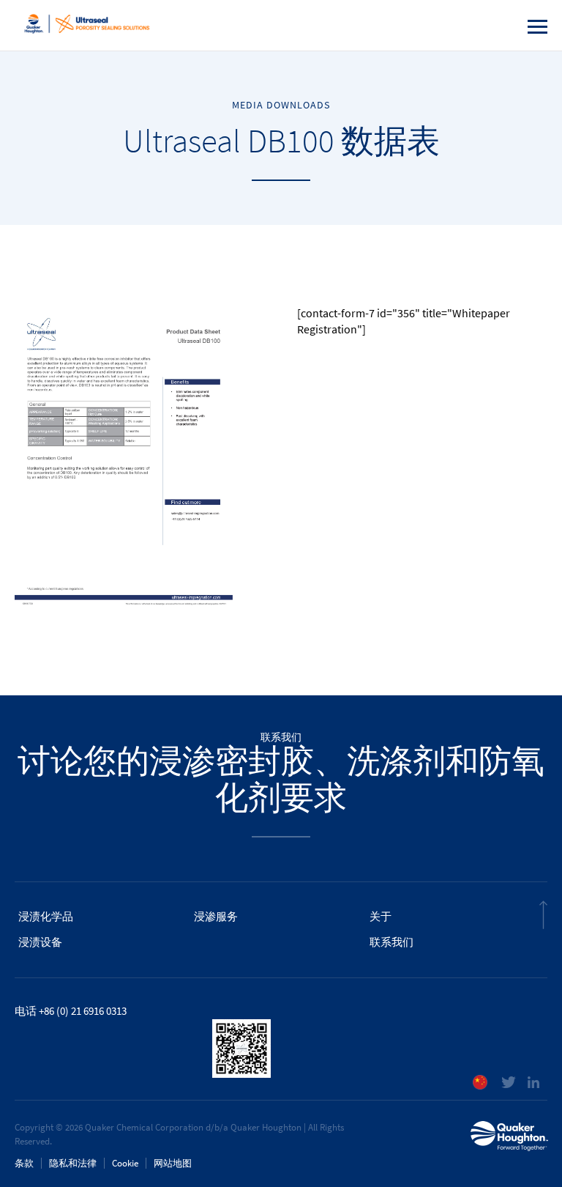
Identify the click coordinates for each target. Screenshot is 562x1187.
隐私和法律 (73, 1163)
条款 (24, 1163)
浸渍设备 (40, 942)
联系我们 (391, 942)
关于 (380, 916)
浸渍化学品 (45, 916)
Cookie (125, 1163)
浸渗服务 (216, 916)
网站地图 (173, 1163)
